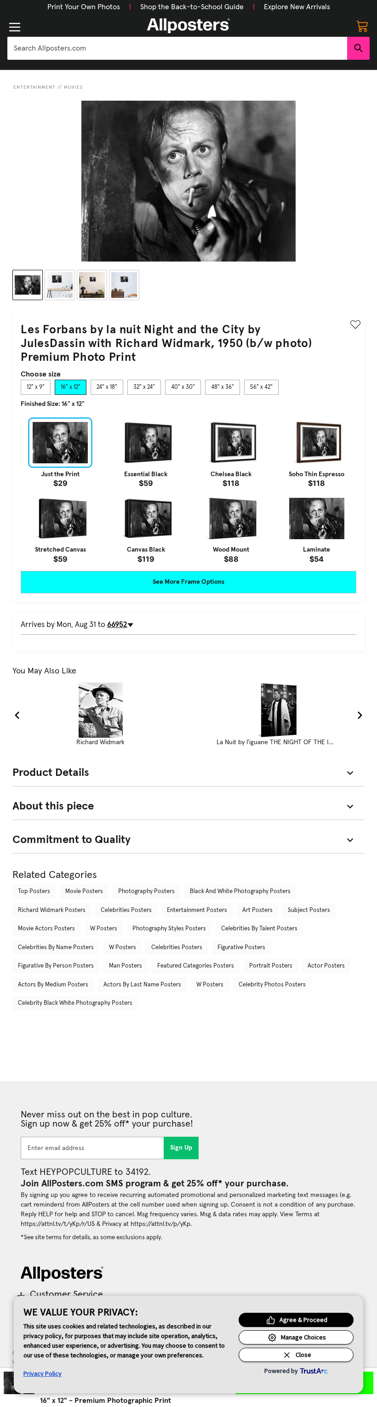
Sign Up (181, 1148)
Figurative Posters (241, 948)
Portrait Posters (270, 966)
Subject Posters (309, 910)
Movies (73, 87)
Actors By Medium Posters (53, 985)
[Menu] (14, 27)
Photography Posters (146, 891)
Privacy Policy (42, 1373)
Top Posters (34, 891)
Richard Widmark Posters (52, 910)
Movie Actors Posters (46, 929)
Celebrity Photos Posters (272, 985)
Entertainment (34, 87)
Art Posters (257, 910)
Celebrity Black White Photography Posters (75, 1003)
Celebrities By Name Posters (56, 948)
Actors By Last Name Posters (142, 985)
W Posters (103, 929)
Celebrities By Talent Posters (259, 929)
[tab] (36, 387)
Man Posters (125, 966)
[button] (83, 7)
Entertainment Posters (197, 910)
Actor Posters (326, 966)
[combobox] (177, 48)
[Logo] (188, 26)
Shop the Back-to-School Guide (192, 7)
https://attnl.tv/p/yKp (160, 1224)
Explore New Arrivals (297, 7)
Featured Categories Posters (195, 966)
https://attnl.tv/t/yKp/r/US (58, 1224)
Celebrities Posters (126, 910)
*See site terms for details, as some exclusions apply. (91, 1237)
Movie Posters (84, 891)
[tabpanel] (188, 490)
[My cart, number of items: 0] (362, 25)
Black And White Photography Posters (240, 891)
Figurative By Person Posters (56, 966)
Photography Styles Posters (169, 929)
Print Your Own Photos (83, 7)
